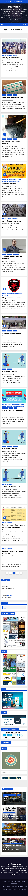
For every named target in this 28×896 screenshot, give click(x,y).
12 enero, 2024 (7, 186)
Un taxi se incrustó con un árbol (13, 800)
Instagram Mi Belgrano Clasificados (19, 886)
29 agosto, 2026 (9, 834)
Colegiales (9, 218)
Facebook (3, 889)
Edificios (15, 55)
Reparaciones (12, 181)
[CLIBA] (14, 720)
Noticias (15, 330)
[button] (23, 24)
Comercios (21, 404)
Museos (13, 812)
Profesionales (21, 406)
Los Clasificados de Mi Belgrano (13, 410)
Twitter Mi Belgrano (22, 889)
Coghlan (15, 843)
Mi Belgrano (14, 7)
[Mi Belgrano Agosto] (14, 632)
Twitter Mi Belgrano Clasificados (8, 893)
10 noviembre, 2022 (8, 335)
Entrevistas (15, 254)
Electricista (5, 181)
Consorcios (9, 55)
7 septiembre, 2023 (8, 223)
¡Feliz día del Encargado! (11, 487)
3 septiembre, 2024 (8, 100)
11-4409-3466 (9, 595)
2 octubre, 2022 (7, 374)
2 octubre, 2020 (7, 489)
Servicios (18, 181)
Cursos (14, 406)
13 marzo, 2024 (7, 146)
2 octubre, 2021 (7, 451)
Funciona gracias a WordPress (9, 881)
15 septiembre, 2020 (8, 529)
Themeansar (14, 883)
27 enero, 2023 (7, 300)
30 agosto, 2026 (9, 802)
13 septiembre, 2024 (8, 62)
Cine (9, 812)
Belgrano (14, 293)
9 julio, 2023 (6, 261)
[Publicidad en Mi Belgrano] (12, 735)
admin (17, 62)
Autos (9, 404)
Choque (10, 843)
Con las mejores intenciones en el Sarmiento (10, 816)
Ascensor (9, 293)
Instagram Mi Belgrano (6, 886)
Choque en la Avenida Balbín (12, 846)
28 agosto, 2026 (9, 849)
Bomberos (20, 293)
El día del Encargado (9, 371)
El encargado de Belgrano (11, 333)
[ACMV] (11, 760)
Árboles (5, 829)
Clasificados (5, 179)
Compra (4, 406)
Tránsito (6, 796)
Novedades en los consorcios (12, 97)
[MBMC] (14, 669)
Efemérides (15, 446)
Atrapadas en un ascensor (11, 298)
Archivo (4, 55)
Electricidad (18, 179)
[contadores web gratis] (11, 778)
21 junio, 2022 (7, 412)
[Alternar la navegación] (26, 24)
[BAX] (12, 700)
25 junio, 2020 (7, 555)
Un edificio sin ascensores (11, 221)
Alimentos (5, 404)
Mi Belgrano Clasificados (11, 889)
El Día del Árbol (9, 832)
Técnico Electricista (9, 184)
